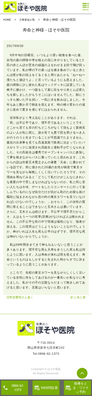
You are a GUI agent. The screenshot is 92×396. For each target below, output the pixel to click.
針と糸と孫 (78, 297)
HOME (7, 19)
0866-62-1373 (48, 353)
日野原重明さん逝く (19, 297)
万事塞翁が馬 (27, 19)
